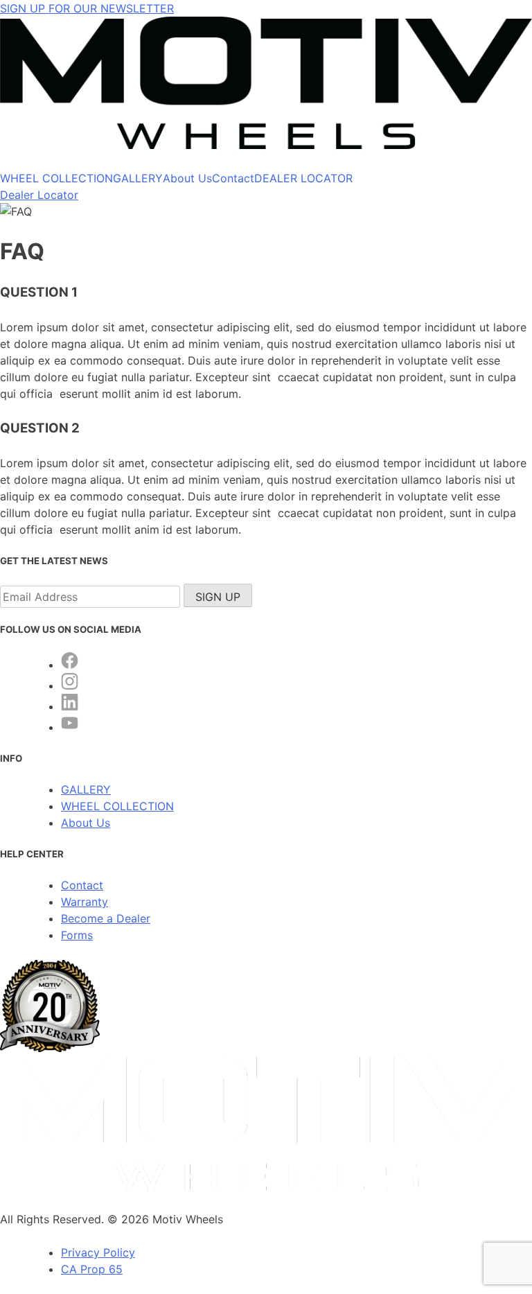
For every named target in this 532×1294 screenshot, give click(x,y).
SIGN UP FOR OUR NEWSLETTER (87, 8)
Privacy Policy (98, 1252)
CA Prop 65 (92, 1269)
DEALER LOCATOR (303, 178)
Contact (233, 178)
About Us (187, 178)
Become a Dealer (105, 918)
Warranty (84, 902)
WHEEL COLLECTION (56, 178)
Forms (77, 935)
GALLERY (138, 178)
